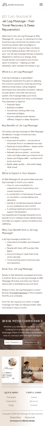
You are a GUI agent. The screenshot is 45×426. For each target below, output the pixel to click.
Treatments (11, 401)
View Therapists (12, 342)
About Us (34, 401)
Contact (34, 405)
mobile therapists (19, 293)
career (34, 397)
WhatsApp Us (30, 342)
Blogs (11, 405)
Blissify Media (28, 421)
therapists (11, 397)
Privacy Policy (15, 417)
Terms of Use (30, 417)
